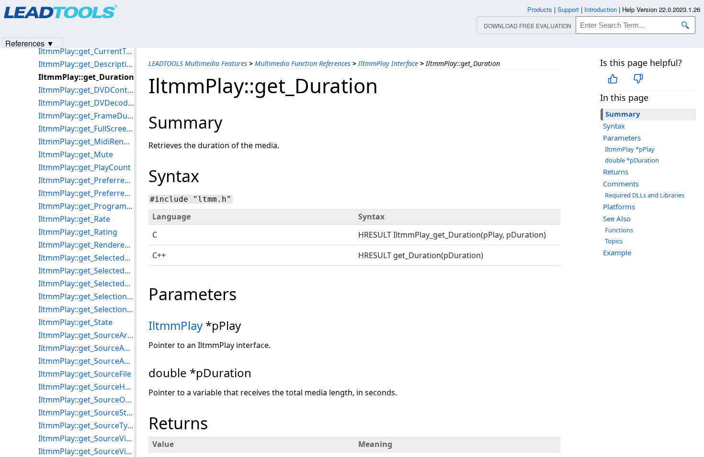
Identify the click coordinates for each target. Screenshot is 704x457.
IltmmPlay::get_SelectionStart (86, 309)
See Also (617, 218)
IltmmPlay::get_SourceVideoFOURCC (86, 438)
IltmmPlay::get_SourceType (86, 425)
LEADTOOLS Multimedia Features (197, 63)
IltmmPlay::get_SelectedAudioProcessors (86, 257)
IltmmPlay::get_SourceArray (86, 335)
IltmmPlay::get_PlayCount (84, 167)
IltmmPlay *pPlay (630, 149)
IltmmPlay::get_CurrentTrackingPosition (86, 51)
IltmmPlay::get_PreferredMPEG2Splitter (86, 180)
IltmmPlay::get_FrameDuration (86, 115)
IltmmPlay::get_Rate (74, 219)
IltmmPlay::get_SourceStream (86, 412)
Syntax (614, 126)
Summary (622, 114)
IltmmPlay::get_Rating (77, 232)
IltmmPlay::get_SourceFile (84, 374)
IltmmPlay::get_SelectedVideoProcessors (86, 283)
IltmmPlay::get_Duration (86, 77)
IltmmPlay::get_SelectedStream (86, 270)
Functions (619, 230)
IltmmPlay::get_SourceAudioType (86, 361)
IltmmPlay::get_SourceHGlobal (86, 386)
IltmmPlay (175, 325)
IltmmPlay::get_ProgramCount (86, 206)
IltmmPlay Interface (388, 63)
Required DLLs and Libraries (644, 195)
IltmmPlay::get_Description (86, 64)
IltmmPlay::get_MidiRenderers (86, 141)
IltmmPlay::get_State (75, 322)
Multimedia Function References (303, 63)
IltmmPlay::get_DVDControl (86, 90)
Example (617, 252)
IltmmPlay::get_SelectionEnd (86, 296)
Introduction (600, 9)
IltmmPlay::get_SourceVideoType (86, 451)
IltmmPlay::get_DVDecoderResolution (86, 103)
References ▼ (29, 43)
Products (539, 9)
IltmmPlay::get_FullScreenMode (86, 128)
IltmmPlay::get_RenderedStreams (86, 244)
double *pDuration (632, 160)
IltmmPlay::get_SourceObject (86, 399)
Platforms (619, 206)
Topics (614, 241)
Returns (615, 171)
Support (568, 9)
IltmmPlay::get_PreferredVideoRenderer (86, 193)
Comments (621, 183)
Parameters (622, 137)
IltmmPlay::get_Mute (75, 154)
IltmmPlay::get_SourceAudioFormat (86, 348)
